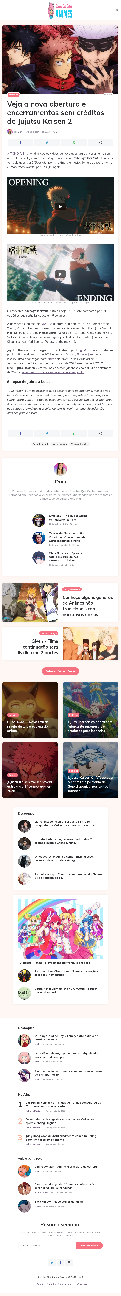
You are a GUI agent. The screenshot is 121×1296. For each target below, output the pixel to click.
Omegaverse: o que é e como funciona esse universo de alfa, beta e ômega (63, 858)
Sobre (40, 1284)
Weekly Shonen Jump (80, 354)
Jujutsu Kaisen (59, 444)
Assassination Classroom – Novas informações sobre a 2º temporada (66, 972)
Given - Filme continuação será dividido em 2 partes (37, 646)
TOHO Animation (21, 153)
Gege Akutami (86, 350)
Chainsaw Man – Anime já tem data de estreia (65, 1166)
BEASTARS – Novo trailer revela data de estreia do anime (27, 726)
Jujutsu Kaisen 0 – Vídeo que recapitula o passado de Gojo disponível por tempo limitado (90, 784)
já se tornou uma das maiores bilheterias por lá (52, 372)
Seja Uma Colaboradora (60, 1284)
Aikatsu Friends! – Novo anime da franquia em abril (55, 962)
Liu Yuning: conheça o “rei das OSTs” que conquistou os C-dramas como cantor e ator (64, 823)
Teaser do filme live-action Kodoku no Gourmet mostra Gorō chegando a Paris (68, 537)
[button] (60, 206)
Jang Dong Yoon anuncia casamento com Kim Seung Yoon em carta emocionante (61, 1137)
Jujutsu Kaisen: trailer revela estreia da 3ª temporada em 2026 (29, 786)
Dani (20, 131)
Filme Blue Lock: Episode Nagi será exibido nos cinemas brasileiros (65, 556)
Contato (82, 1284)
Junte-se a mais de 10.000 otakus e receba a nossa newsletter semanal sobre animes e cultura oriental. (60, 1234)
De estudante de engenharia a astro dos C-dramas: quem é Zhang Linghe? (63, 840)
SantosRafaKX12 (42, 1192)
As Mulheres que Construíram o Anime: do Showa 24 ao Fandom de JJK (68, 875)
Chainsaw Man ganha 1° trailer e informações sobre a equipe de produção (65, 1185)
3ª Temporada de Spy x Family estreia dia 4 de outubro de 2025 (66, 1037)
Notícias (13, 94)
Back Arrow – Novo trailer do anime (59, 1201)
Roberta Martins (34, 1111)
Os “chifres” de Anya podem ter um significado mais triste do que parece (66, 1055)
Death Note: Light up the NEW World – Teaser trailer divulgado (65, 990)
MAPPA (46, 324)
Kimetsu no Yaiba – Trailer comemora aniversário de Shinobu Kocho (68, 1072)
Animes (12, 775)
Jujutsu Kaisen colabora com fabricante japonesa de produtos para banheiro (90, 726)
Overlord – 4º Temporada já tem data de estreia (68, 517)
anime (51, 359)
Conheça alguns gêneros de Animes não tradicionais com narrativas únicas (88, 606)
